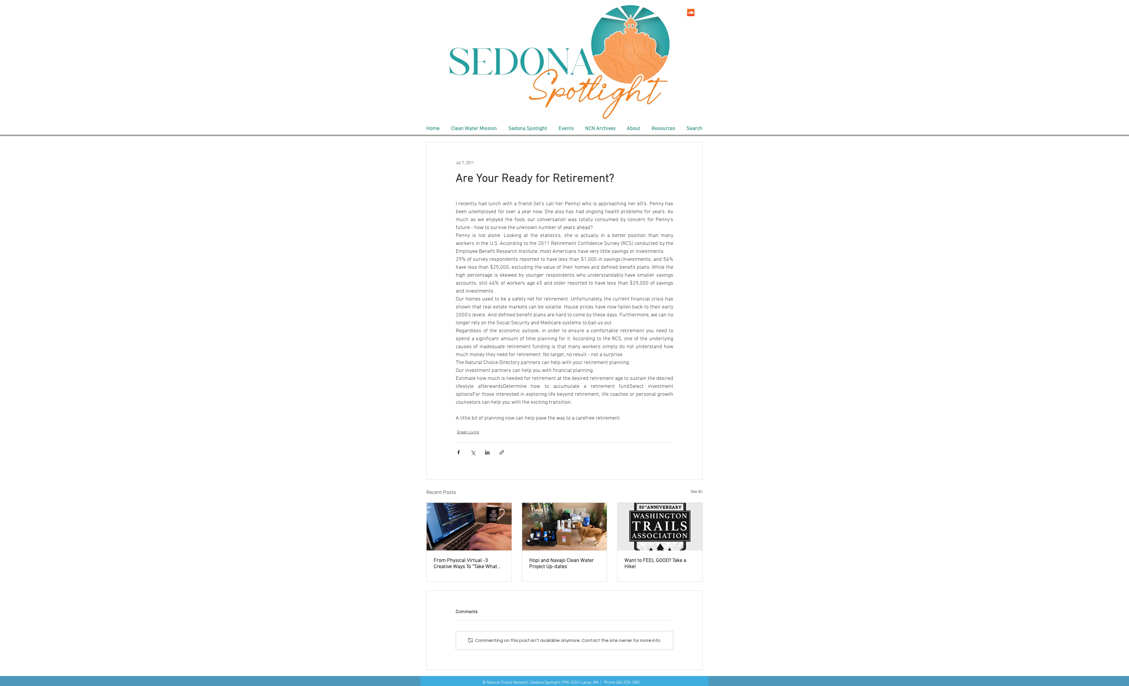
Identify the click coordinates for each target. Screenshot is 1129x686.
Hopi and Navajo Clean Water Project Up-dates (561, 564)
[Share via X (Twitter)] (473, 452)
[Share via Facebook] (458, 452)
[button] (473, 128)
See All (697, 491)
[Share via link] (502, 452)
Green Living (468, 432)
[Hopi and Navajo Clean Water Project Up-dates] (564, 526)
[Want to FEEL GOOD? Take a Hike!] (659, 526)
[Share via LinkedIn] (487, 452)
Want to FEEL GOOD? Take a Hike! (655, 564)
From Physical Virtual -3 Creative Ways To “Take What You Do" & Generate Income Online (465, 564)
